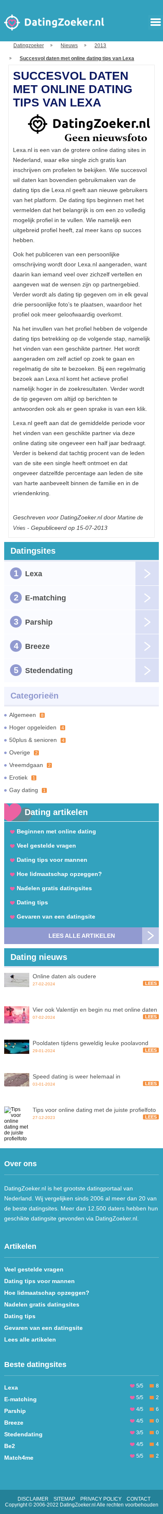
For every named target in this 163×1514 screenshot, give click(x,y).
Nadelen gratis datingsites (54, 888)
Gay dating (27, 790)
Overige (23, 752)
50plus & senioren (36, 740)
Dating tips (32, 902)
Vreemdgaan (30, 765)
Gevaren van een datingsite (56, 916)
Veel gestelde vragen (46, 845)
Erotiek (22, 777)
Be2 (9, 1446)
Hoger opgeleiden (36, 727)
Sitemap (64, 1499)
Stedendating (43, 670)
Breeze (32, 646)
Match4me (18, 1457)
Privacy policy (101, 1499)
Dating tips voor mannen (52, 859)
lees (151, 983)
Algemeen (26, 714)
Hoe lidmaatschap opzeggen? (59, 874)
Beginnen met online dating (56, 831)
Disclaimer (33, 1499)
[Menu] (155, 22)
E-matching (40, 597)
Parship (33, 621)
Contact (138, 1499)
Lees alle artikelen (81, 935)
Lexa (28, 573)
